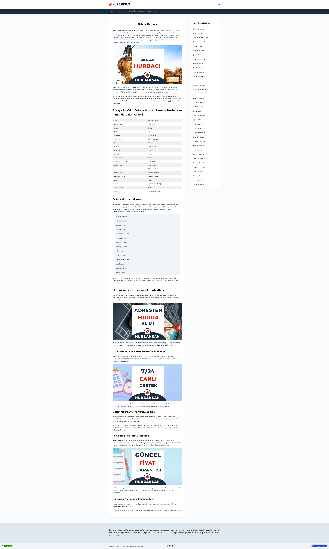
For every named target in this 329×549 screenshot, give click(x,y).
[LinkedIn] (172, 546)
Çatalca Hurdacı (198, 55)
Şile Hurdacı (197, 111)
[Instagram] (169, 546)
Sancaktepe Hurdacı (199, 167)
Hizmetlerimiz (132, 11)
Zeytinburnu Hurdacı (199, 115)
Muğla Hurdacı (121, 272)
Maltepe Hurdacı (198, 98)
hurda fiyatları (162, 295)
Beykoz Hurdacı (198, 107)
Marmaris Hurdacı (122, 242)
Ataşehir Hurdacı (198, 146)
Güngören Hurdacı (199, 85)
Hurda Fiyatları (122, 11)
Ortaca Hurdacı (121, 255)
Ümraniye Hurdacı (199, 158)
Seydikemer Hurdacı (122, 259)
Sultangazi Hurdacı (199, 176)
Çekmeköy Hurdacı (199, 102)
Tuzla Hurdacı (197, 128)
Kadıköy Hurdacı (198, 154)
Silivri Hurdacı (197, 180)
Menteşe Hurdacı (121, 247)
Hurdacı (123, 546)
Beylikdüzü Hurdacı (199, 141)
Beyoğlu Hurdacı (198, 68)
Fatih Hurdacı (197, 124)
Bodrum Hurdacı (121, 216)
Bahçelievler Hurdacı (199, 59)
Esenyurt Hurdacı (198, 29)
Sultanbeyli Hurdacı (199, 163)
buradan (166, 425)
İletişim (156, 11)
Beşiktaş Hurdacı (198, 63)
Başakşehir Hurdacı (199, 132)
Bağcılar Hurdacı (198, 72)
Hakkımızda (148, 11)
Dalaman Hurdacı (121, 221)
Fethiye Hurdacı (121, 229)
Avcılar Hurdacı (198, 33)
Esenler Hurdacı (198, 46)
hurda (169, 101)
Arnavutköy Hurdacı (199, 76)
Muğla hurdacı (147, 280)
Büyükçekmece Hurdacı (200, 37)
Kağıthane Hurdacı (199, 184)
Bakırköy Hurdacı (198, 137)
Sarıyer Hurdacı (198, 94)
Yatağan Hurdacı (121, 268)
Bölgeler (141, 11)
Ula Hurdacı (120, 264)
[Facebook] (167, 546)
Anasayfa (113, 11)
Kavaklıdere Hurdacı (122, 234)
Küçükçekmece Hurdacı (200, 89)
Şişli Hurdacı (197, 120)
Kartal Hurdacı (197, 150)
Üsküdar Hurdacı (198, 81)
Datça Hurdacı (120, 225)
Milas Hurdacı (120, 251)
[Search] (219, 4)
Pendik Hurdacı (198, 171)
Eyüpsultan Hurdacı (199, 50)
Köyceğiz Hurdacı (121, 238)
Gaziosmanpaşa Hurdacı (201, 42)
